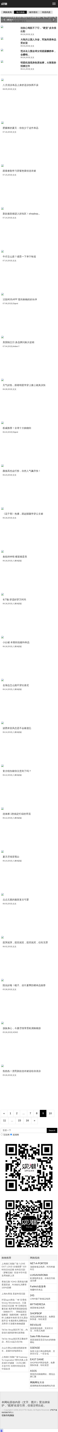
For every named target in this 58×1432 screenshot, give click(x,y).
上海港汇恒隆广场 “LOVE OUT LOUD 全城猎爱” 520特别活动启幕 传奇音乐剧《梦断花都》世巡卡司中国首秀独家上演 (14, 1269)
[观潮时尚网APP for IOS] (29, 1167)
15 (19, 1120)
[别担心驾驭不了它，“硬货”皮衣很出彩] (10, 27)
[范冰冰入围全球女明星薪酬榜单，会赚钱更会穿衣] (10, 50)
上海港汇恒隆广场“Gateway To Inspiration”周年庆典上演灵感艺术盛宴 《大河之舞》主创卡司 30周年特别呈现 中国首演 (15, 1363)
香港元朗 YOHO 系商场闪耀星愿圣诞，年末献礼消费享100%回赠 (15, 1284)
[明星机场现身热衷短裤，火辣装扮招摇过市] (10, 61)
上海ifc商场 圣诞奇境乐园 (13, 1294)
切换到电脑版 (8, 1415)
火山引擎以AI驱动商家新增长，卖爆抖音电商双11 (14, 1349)
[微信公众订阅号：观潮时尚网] (29, 1223)
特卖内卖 (46, 12)
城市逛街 (33, 12)
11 (4, 1120)
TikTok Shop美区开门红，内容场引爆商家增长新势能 (15, 1331)
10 (50, 1113)
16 (27, 1120)
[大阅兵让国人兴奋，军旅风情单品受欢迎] (10, 38)
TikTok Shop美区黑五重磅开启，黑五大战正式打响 (15, 1340)
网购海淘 (7, 12)
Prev (4, 19)
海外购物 (20, 12)
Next (53, 19)
